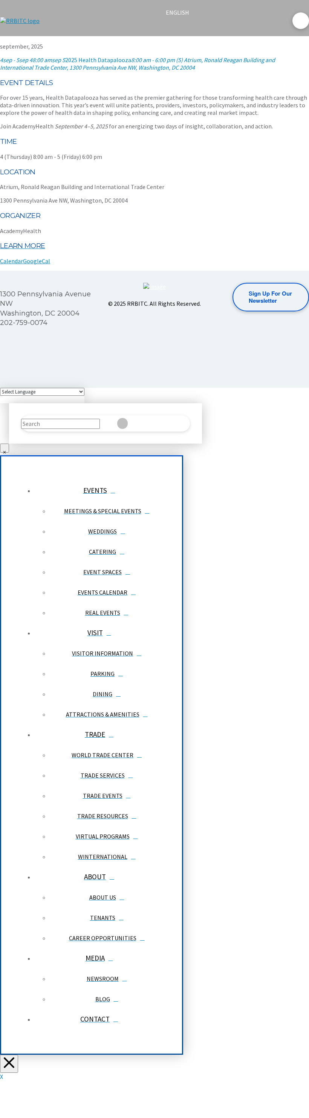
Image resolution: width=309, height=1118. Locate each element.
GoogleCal (36, 261)
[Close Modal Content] (4, 448)
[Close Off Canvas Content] (9, 1064)
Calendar (11, 261)
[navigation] (182, 12)
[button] (172, 27)
